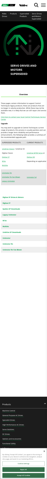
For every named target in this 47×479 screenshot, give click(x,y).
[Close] (44, 451)
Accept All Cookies (23, 475)
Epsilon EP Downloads (11, 209)
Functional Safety (9, 443)
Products (13, 13)
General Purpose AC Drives (12, 415)
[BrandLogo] (8, 5)
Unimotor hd (32, 177)
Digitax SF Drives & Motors (13, 197)
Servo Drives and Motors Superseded (37, 16)
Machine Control (8, 411)
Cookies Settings (23, 464)
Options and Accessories (11, 439)
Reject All (23, 469)
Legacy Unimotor (8, 181)
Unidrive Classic (8, 149)
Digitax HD (31, 157)
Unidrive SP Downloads (12, 232)
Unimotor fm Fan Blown (11, 177)
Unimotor (6, 238)
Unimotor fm (7, 173)
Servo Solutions (8, 429)
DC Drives (6, 434)
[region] (23, 463)
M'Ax (4, 161)
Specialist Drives (8, 420)
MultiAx (5, 165)
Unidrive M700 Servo (35, 153)
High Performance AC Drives (13, 425)
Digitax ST (6, 157)
